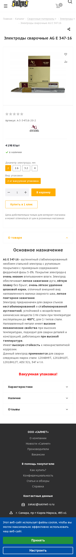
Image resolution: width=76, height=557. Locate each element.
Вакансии (38, 454)
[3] (14, 114)
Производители (38, 449)
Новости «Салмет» (38, 443)
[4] (18, 114)
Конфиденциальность (38, 475)
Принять (38, 540)
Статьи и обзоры (38, 481)
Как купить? (38, 470)
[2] (11, 114)
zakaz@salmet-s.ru (41, 504)
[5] (22, 114)
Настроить (38, 550)
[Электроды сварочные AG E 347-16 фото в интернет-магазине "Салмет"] (38, 75)
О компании (38, 438)
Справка (38, 486)
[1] (7, 114)
